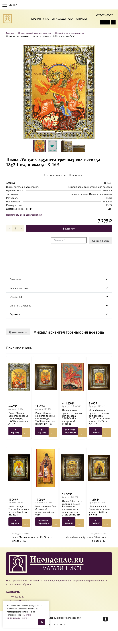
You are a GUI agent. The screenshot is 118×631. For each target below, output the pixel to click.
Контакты (81, 18)
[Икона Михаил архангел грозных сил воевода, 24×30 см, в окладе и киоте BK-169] (46, 377)
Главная (36, 18)
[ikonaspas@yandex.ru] (8, 600)
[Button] (114, 4)
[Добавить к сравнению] (109, 175)
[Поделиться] (85, 175)
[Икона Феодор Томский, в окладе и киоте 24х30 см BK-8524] (19, 468)
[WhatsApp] (107, 22)
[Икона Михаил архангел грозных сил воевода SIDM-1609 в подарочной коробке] (72, 377)
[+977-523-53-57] (8, 597)
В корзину (69, 228)
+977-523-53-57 (17, 596)
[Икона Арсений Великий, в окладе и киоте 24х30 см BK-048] (99, 468)
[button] (9, 5)
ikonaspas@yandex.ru (20, 600)
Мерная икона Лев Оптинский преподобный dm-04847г (45, 510)
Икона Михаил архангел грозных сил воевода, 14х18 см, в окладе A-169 (18, 418)
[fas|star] (105, 619)
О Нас (46, 18)
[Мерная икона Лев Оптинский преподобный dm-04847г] (46, 468)
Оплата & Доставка (62, 18)
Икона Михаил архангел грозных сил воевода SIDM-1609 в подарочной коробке (72, 417)
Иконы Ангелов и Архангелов (69, 33)
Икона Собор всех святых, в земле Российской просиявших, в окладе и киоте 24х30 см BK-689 (72, 507)
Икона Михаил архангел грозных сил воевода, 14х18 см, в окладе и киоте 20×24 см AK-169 (99, 417)
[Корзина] (108, 5)
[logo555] (7, 19)
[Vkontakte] (102, 22)
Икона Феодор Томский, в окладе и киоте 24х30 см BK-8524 (18, 510)
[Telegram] (113, 22)
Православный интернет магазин (34, 33)
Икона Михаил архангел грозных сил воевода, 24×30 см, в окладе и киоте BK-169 (45, 418)
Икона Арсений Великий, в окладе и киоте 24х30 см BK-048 (99, 510)
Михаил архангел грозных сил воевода (68, 331)
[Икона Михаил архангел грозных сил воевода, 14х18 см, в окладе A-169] (19, 377)
